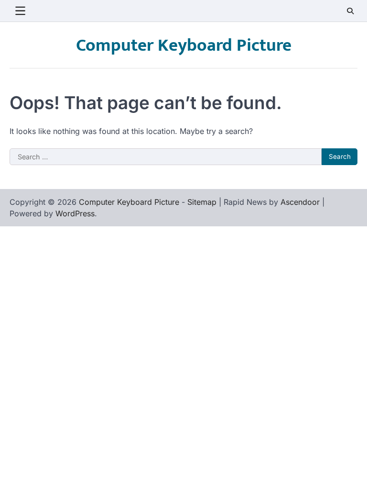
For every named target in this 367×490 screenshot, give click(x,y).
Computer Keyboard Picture (183, 45)
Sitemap (201, 202)
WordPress (75, 213)
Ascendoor (300, 202)
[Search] (350, 11)
